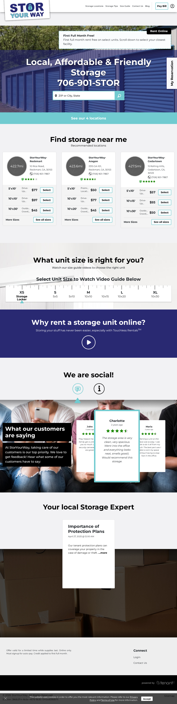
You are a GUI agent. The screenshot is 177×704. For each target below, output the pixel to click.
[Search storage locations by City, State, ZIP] (119, 95)
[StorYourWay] (27, 11)
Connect (140, 651)
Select (47, 190)
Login (136, 657)
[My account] (172, 6)
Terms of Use (108, 700)
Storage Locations (94, 6)
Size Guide (125, 6)
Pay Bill (161, 6)
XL (155, 294)
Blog (147, 6)
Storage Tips (111, 6)
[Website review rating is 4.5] (88, 179)
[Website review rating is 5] (147, 181)
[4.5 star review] (117, 430)
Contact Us (137, 6)
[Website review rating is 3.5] (29, 179)
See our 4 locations (88, 118)
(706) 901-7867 (41, 173)
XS (21, 295)
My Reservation (172, 73)
